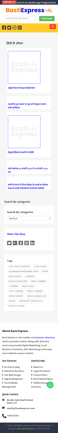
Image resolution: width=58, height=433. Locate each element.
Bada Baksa (15, 276)
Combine (13, 286)
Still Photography (19, 267)
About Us (38, 367)
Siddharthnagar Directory (40, 385)
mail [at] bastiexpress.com (21, 408)
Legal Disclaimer (41, 371)
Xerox (12, 301)
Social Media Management (10, 385)
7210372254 (13, 416)
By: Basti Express (26, 429)
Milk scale (28, 286)
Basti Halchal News (43, 379)
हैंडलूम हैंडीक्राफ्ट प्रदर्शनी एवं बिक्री (21, 152)
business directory (45, 338)
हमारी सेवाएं (8, 2)
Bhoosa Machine (18, 281)
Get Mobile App (31, 3)
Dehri (45, 271)
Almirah (29, 276)
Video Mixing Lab (36, 296)
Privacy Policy (40, 375)
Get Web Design (12, 375)
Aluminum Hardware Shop (23, 271)
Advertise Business (14, 371)
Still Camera (16, 291)
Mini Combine (38, 281)
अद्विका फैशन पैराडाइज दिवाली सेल (21, 88)
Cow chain (40, 267)
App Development (13, 379)
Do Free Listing (12, 367)
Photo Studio (16, 306)
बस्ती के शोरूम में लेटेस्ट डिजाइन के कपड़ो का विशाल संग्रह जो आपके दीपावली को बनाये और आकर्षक (28, 186)
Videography (16, 296)
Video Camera (35, 291)
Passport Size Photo (31, 301)
